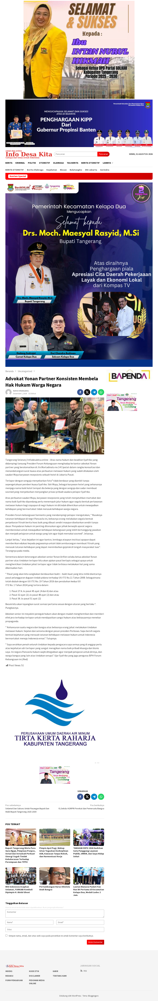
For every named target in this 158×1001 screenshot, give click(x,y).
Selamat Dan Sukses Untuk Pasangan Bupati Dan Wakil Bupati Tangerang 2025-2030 (27, 808)
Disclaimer (34, 976)
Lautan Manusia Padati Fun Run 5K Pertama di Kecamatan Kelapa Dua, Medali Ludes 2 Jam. (88, 890)
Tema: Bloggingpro (91, 996)
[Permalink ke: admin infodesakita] (8, 391)
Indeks (8, 971)
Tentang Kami (60, 976)
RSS (85, 971)
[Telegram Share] (94, 392)
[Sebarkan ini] (80, 392)
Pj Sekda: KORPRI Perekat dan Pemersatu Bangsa (81, 807)
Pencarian (103, 154)
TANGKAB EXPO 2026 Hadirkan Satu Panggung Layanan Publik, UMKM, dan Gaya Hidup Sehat (88, 852)
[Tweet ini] (87, 392)
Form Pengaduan (14, 980)
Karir (55, 971)
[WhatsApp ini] (101, 392)
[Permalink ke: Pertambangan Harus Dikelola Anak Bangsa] (54, 876)
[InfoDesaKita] (29, 153)
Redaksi (9, 976)
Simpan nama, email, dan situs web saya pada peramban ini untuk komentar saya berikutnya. (51, 935)
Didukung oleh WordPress (70, 996)
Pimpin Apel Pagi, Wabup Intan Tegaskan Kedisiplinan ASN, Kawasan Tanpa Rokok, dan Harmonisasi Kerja (53, 852)
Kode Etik (34, 971)
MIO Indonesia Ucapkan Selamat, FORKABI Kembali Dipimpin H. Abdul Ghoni (19, 889)
